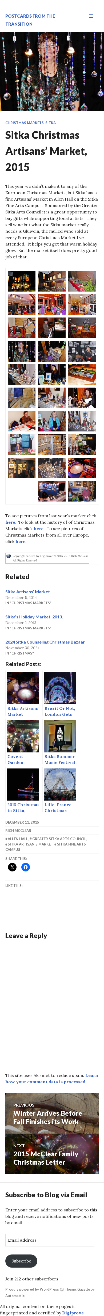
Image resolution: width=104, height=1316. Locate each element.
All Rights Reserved (25, 560)
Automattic (15, 1296)
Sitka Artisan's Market (30, 844)
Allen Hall (18, 839)
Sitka (50, 123)
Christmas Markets (24, 123)
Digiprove (73, 1312)
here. (10, 522)
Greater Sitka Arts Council (59, 839)
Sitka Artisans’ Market (27, 591)
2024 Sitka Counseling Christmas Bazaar (45, 641)
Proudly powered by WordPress (32, 1289)
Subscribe (21, 1261)
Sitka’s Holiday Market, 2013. (34, 616)
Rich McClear (18, 830)
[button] (22, 281)
